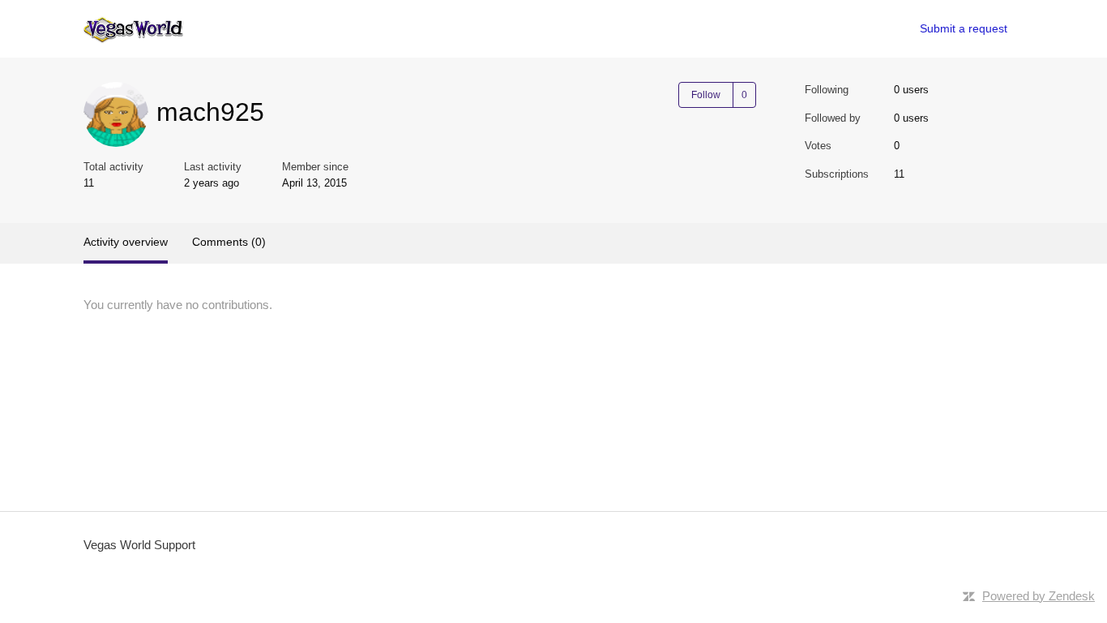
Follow (705, 95)
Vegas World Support (139, 545)
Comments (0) (229, 241)
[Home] (133, 29)
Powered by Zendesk (1038, 596)
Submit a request (963, 28)
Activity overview (125, 241)
